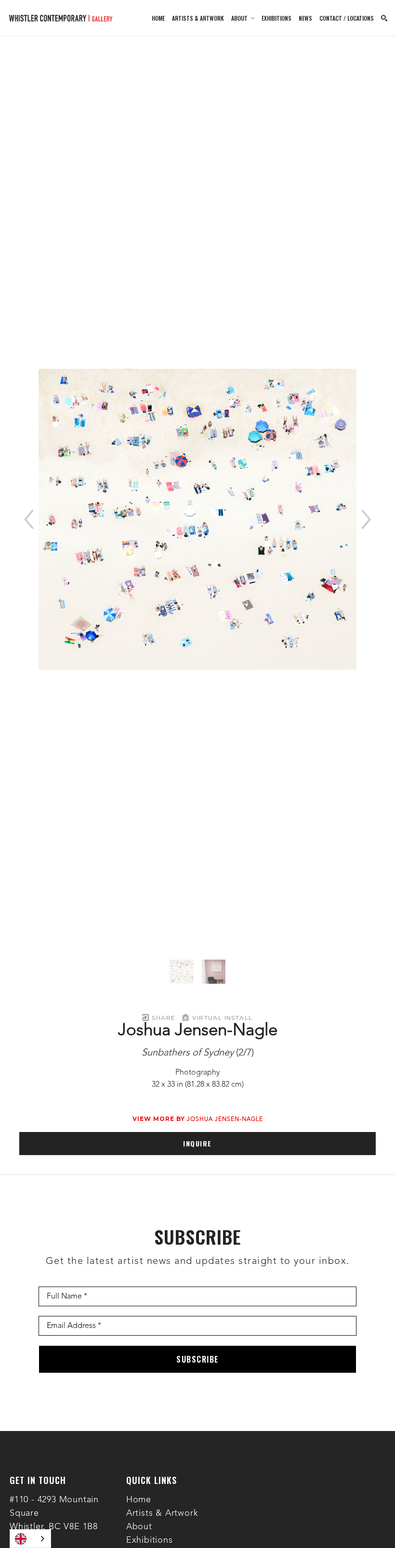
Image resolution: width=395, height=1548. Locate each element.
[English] (30, 1539)
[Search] (384, 18)
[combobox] (30, 1538)
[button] (242, 18)
